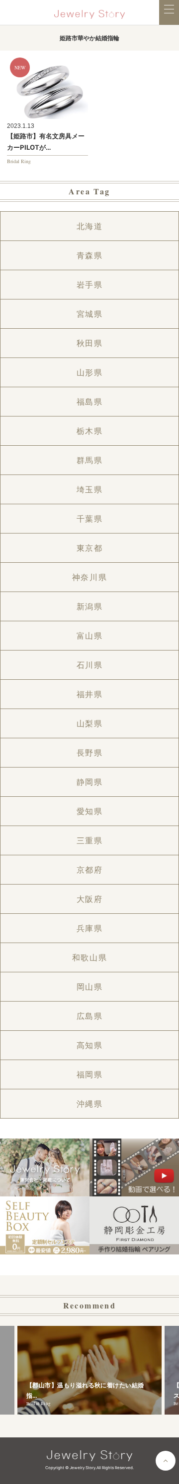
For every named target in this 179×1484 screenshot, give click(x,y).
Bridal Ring (19, 161)
